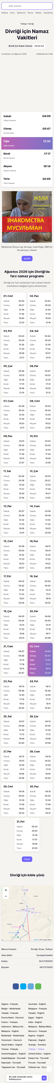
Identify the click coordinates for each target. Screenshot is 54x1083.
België (4, 1008)
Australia (32, 1004)
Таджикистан (8, 1067)
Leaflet (35, 940)
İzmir (12, 12)
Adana (38, 12)
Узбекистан (34, 1067)
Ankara (4, 12)
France (4, 1022)
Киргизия (6, 1062)
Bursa (30, 12)
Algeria (4, 1004)
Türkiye (32, 1049)
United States (35, 1053)
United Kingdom (9, 1053)
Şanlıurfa (21, 12)
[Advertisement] (27, 84)
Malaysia (32, 1026)
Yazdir (27, 859)
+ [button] (6, 890)
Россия (31, 1062)
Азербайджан (8, 1058)
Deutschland (7, 1017)
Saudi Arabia (7, 1044)
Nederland (6, 1035)
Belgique (32, 1008)
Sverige (32, 1044)
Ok (44, 1078)
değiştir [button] (24, 286)
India (30, 1022)
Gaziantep (48, 12)
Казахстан (33, 1058)
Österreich (6, 1040)
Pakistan (32, 1040)
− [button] (6, 896)
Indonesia (6, 1026)
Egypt (31, 1017)
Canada (4, 1013)
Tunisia (4, 1049)
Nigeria (31, 1035)
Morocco (32, 1031)
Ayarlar (27, 258)
